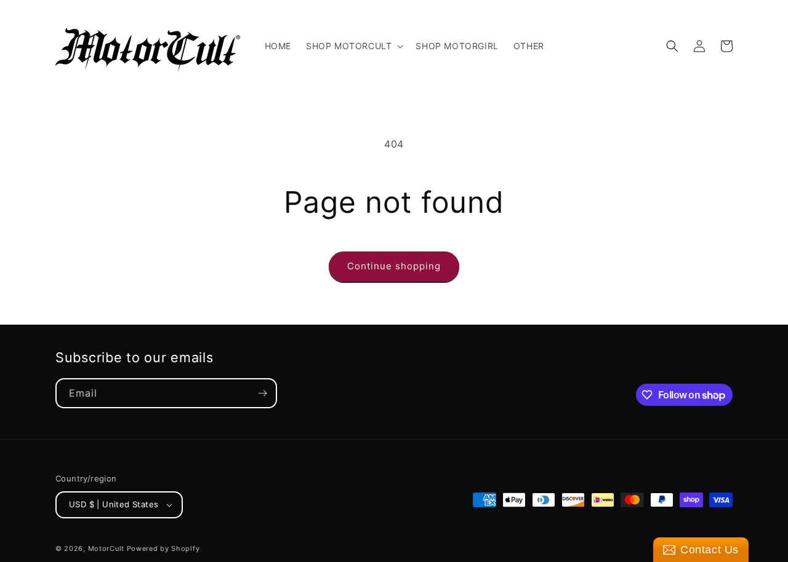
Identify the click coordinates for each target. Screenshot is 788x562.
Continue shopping (394, 266)
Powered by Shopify (163, 548)
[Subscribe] (262, 393)
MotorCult (106, 548)
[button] (353, 46)
